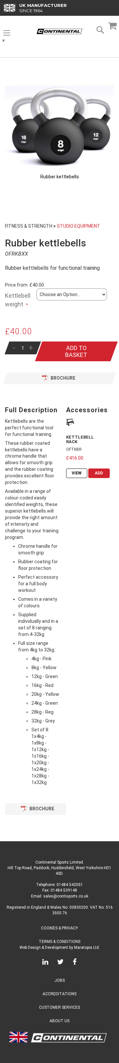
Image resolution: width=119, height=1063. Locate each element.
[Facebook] (75, 963)
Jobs (60, 980)
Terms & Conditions (59, 941)
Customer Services (59, 1007)
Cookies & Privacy (59, 928)
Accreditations (59, 994)
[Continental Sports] (59, 31)
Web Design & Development (44, 947)
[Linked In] (45, 963)
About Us (59, 1021)
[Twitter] (60, 963)
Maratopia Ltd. (87, 947)
